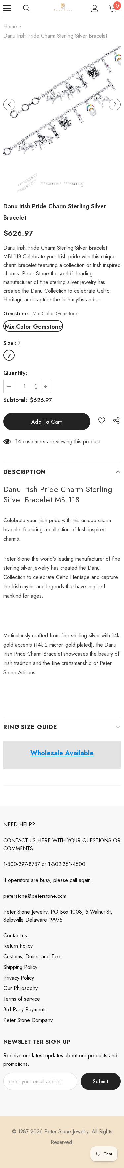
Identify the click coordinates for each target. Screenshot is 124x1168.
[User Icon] (94, 8)
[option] (62, 104)
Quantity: (15, 373)
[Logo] (63, 7)
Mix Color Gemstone (33, 326)
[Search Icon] (26, 8)
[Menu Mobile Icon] (7, 8)
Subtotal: (15, 400)
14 (18, 441)
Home (10, 26)
